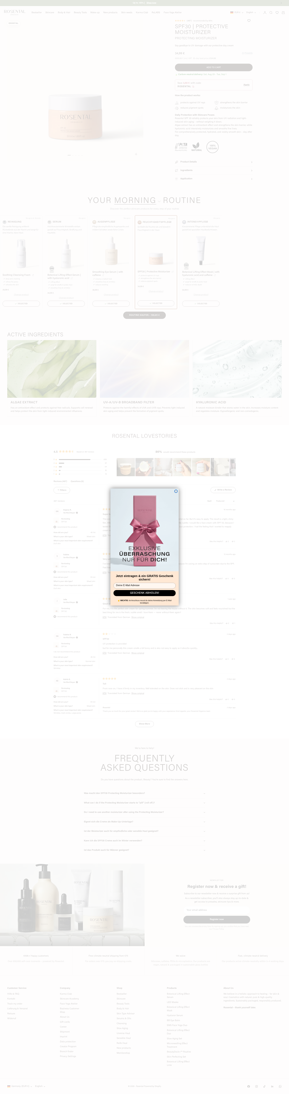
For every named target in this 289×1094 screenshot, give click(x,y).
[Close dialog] (175, 491)
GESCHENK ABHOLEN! (144, 593)
